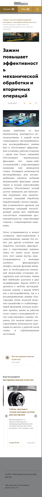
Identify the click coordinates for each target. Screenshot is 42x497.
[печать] (30, 103)
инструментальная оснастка (25, 22)
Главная (6, 20)
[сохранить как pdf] (36, 103)
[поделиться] (24, 103)
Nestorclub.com (12, 488)
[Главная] (21, 3)
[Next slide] (35, 416)
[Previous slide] (6, 416)
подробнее (14, 442)
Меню (24, 9)
